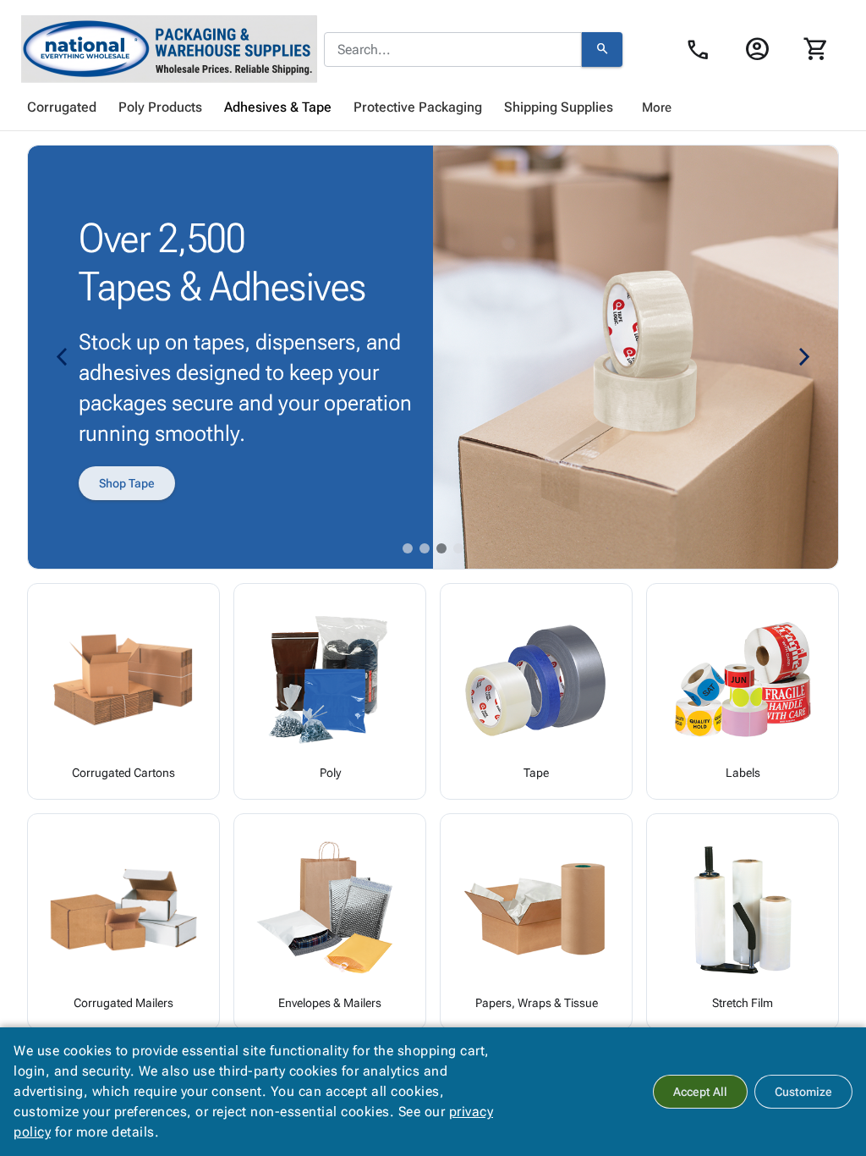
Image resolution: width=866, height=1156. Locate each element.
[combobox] (453, 50)
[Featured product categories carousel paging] (408, 548)
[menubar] (433, 107)
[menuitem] (61, 107)
